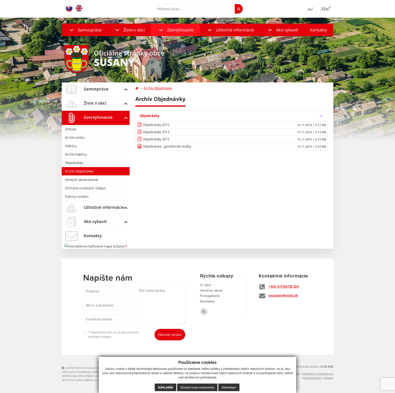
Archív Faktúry (76, 154)
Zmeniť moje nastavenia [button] (197, 387)
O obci (205, 285)
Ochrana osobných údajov (85, 188)
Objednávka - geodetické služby (167, 146)
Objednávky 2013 (156, 132)
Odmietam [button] (229, 387)
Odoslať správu (170, 334)
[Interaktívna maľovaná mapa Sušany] (96, 246)
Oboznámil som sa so (113, 334)
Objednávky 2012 (156, 139)
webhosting (69, 376)
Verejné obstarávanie (81, 179)
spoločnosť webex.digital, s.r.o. (80, 380)
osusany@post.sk (283, 295)
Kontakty (318, 30)
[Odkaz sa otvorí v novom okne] (204, 312)
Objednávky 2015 (156, 125)
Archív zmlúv (75, 137)
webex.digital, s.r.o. (88, 376)
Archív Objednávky (79, 171)
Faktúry (71, 146)
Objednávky (74, 163)
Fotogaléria (210, 296)
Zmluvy (70, 129)
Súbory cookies (77, 196)
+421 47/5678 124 (283, 287)
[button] (85, 30)
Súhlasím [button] (165, 387)
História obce (211, 290)
